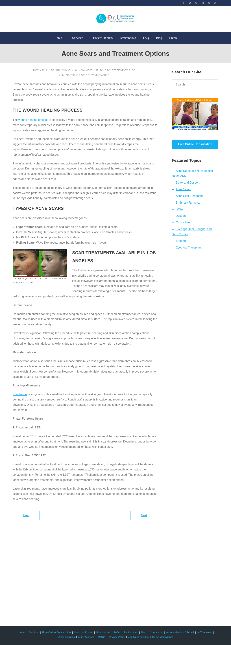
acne (103, 70)
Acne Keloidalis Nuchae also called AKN (192, 173)
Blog (132, 70)
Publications (103, 632)
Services (34, 632)
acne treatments (117, 70)
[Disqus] (85, 574)
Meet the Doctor (83, 632)
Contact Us (156, 632)
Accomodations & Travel (180, 632)
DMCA (101, 636)
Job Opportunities (138, 636)
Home (21, 632)
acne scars (73, 75)
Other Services (66, 636)
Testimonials (131, 632)
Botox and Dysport (187, 182)
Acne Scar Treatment (189, 195)
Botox (179, 209)
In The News (204, 632)
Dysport (181, 215)
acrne (105, 75)
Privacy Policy (117, 636)
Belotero (181, 240)
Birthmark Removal (188, 202)
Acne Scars (183, 189)
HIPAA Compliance (162, 636)
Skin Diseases (86, 636)
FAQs (117, 632)
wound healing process (33, 119)
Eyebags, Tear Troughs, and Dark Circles (192, 232)
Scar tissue (20, 394)
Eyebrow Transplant (188, 247)
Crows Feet (183, 222)
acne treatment (90, 75)
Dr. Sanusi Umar (61, 70)
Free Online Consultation (56, 632)
